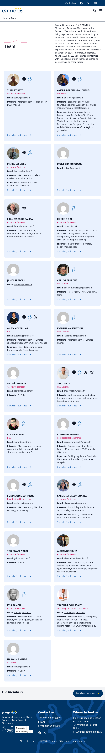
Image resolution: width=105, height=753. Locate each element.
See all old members (85, 693)
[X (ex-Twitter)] (36, 316)
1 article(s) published (67, 522)
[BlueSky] (24, 208)
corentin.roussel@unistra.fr (77, 442)
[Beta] (30, 80)
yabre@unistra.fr (22, 558)
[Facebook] (81, 3)
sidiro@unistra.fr (72, 168)
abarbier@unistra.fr (73, 97)
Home (5, 18)
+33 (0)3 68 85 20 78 (49, 718)
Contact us (70, 3)
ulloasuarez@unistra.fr (75, 503)
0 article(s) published (17, 135)
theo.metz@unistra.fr (74, 390)
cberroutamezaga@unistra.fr (78, 287)
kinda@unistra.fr (22, 666)
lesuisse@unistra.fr (23, 171)
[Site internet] (24, 78)
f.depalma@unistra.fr (24, 226)
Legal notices (78, 741)
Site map (64, 741)
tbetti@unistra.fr (22, 97)
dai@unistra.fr (71, 226)
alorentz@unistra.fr (23, 390)
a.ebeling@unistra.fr (24, 335)
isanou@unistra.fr (22, 612)
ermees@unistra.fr (49, 725)
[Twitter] (88, 3)
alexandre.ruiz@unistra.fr (76, 558)
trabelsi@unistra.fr (23, 284)
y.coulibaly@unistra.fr (74, 612)
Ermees (53, 741)
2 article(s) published (67, 135)
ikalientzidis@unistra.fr (75, 335)
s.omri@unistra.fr (22, 442)
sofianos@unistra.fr (23, 503)
